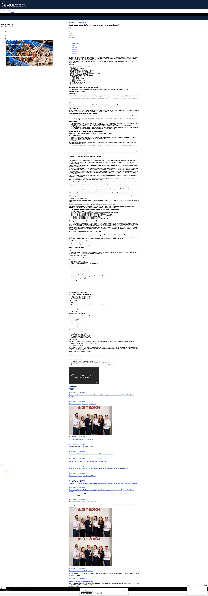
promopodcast (72, 33)
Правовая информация (8, 5)
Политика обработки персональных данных (13, 4)
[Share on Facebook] (105, 39)
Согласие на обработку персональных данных (14, 6)
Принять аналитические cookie (87, 593)
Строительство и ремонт (10, 37)
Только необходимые (97, 593)
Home (3, 3)
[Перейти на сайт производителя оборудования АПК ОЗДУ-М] (197, 590)
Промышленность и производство (13, 26)
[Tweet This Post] (105, 40)
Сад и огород (7, 31)
